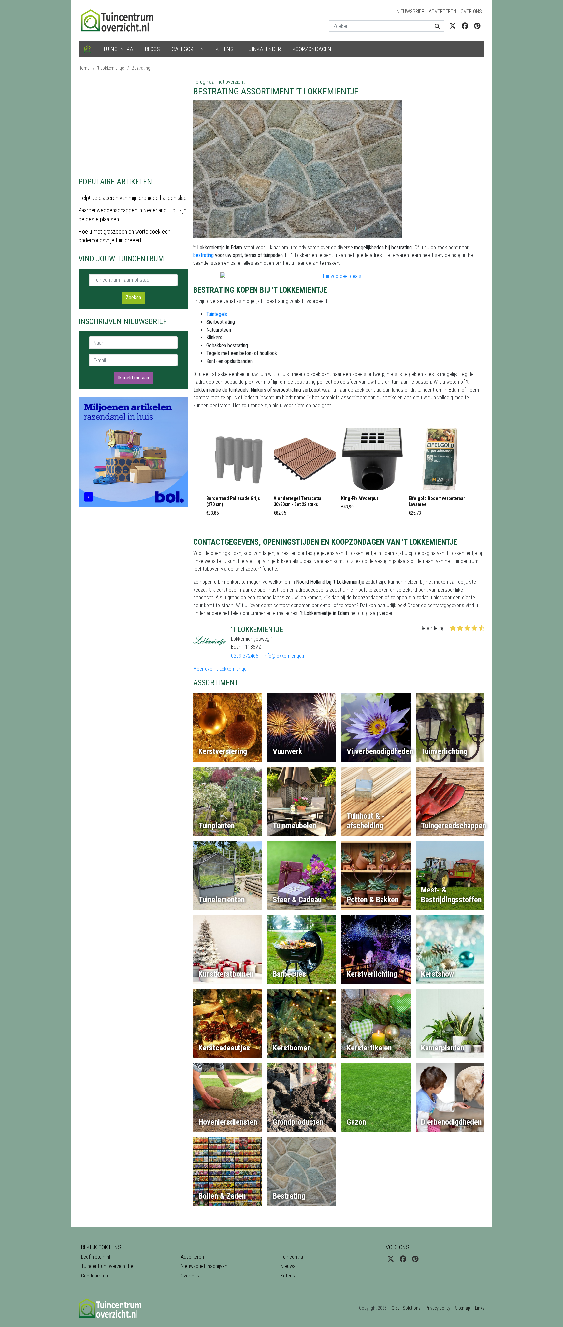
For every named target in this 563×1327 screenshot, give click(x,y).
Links (479, 1308)
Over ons (471, 11)
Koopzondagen (312, 49)
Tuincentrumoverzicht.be (107, 1266)
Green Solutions (406, 1308)
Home (84, 68)
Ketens (225, 49)
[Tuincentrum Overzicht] (120, 20)
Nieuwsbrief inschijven (204, 1266)
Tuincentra (118, 49)
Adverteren (442, 11)
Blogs (152, 49)
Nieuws (288, 1266)
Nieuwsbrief (410, 11)
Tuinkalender (263, 49)
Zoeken (133, 297)
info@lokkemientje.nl (285, 656)
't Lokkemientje (110, 68)
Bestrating (141, 68)
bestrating (203, 255)
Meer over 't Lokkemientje (220, 669)
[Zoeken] (434, 26)
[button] (237, 474)
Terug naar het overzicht (219, 82)
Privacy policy (438, 1308)
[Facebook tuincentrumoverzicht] (465, 26)
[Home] (88, 49)
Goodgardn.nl (95, 1276)
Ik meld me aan (133, 378)
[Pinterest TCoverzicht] (477, 26)
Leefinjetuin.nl (95, 1257)
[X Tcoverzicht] (452, 26)
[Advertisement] (133, 123)
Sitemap (462, 1308)
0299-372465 (244, 656)
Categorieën (188, 49)
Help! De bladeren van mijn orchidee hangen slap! (133, 197)
